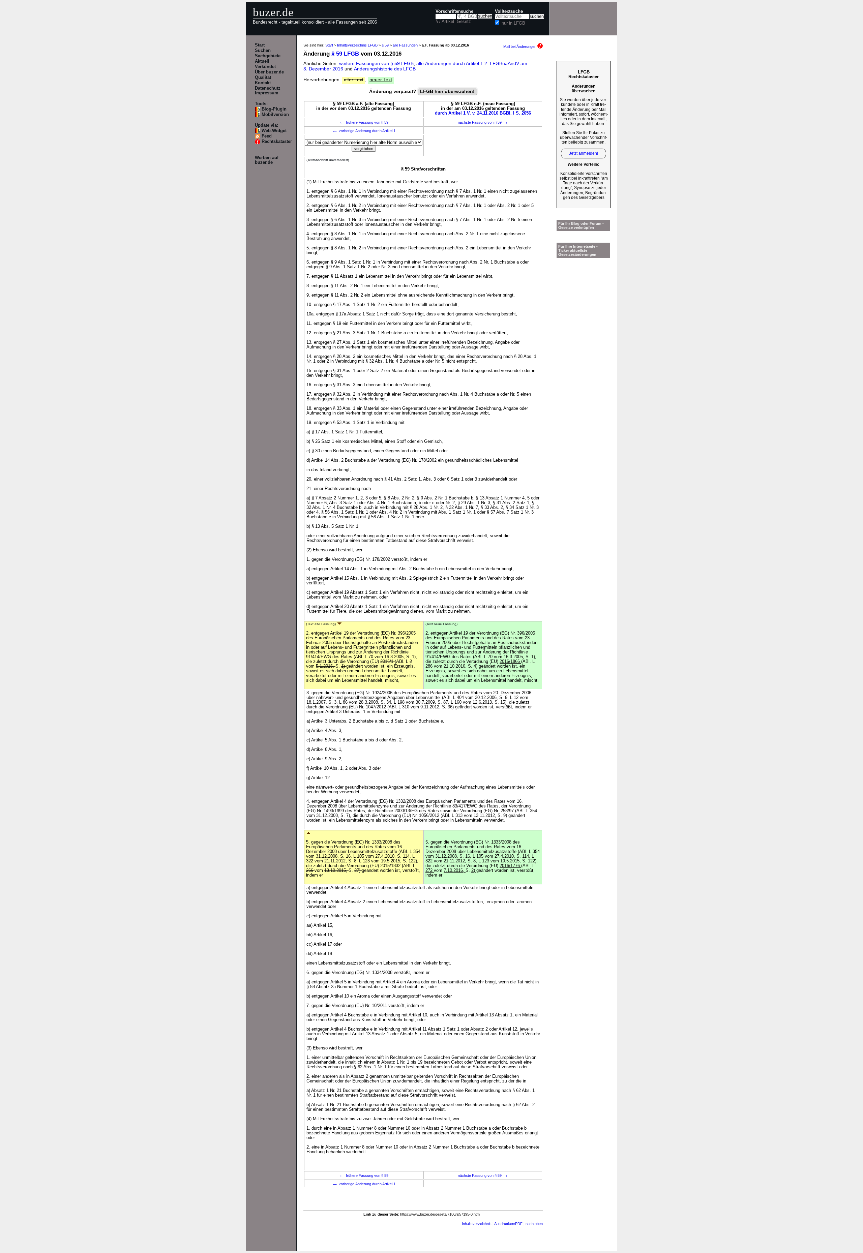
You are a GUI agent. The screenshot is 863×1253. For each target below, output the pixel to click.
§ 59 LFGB (345, 54)
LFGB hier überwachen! (447, 91)
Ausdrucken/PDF (508, 1224)
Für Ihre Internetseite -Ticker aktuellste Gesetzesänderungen (578, 250)
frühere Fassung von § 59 (363, 122)
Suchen (263, 50)
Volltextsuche (509, 11)
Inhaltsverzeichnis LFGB (357, 45)
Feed (267, 136)
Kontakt (263, 83)
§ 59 (385, 45)
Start (260, 45)
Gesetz (464, 21)
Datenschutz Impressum (267, 90)
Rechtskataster (277, 141)
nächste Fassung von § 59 (483, 122)
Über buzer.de (269, 72)
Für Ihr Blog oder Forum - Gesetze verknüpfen (581, 225)
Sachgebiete (267, 56)
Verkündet (265, 66)
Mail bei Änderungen (520, 46)
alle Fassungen (405, 45)
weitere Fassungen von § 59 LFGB (376, 63)
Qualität (263, 77)
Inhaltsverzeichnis (477, 1224)
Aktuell (262, 61)
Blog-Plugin (274, 109)
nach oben (534, 1224)
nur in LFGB (513, 23)
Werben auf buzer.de (266, 160)
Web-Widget (274, 130)
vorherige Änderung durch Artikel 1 (363, 131)
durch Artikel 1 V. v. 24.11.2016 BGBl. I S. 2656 (483, 113)
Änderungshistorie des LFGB (385, 68)
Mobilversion (275, 114)
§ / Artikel (445, 21)
